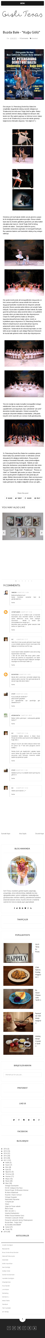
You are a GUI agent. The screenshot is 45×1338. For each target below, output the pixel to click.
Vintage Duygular (11, 1197)
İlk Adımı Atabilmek (11, 1192)
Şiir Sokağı (5, 1312)
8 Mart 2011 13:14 (22, 788)
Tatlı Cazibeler (6, 1308)
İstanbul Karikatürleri (12, 1213)
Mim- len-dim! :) (10, 1211)
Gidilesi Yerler (6, 1271)
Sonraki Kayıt (5, 834)
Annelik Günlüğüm (7, 1245)
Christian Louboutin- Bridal (14, 1218)
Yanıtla (13, 602)
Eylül (7, 1170)
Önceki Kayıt (39, 834)
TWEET (19, 498)
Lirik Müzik (5, 1289)
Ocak (7, 1229)
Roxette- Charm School (13, 1195)
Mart (7, 1183)
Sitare (7, 1204)
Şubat (7, 1227)
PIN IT (38, 498)
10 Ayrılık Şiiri (9, 1202)
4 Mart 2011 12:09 (23, 592)
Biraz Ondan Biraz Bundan (10, 1252)
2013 (5, 1156)
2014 (5, 1153)
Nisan (7, 1181)
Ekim (7, 1167)
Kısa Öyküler (6, 1286)
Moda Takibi (6, 1300)
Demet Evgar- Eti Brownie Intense (16, 1190)
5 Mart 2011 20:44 (21, 694)
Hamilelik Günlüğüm (8, 1278)
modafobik (15, 674)
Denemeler (5, 1260)
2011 (5, 1160)
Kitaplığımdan (6, 1282)
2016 (5, 1149)
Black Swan (9, 1209)
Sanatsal (35, 38)
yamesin (14, 592)
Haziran (8, 1176)
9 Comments (24, 38)
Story (13, 694)
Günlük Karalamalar (8, 1274)
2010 (5, 1232)
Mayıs (7, 1179)
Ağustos (8, 1172)
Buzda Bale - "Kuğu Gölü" (13, 1222)
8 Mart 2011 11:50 (21, 770)
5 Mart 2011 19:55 (25, 674)
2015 (5, 1151)
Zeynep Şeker (15, 612)
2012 (5, 1158)
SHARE (9, 498)
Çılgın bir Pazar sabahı (12, 1206)
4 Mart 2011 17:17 (22, 639)
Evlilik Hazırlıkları (7, 1263)
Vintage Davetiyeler (12, 1186)
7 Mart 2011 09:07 (26, 715)
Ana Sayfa (22, 834)
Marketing (5, 1293)
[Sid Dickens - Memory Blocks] (22, 526)
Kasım (7, 1165)
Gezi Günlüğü (6, 1267)
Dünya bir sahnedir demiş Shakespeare (19, 1220)
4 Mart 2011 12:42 (26, 612)
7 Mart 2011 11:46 (22, 733)
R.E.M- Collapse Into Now (13, 1188)
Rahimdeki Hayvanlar (12, 1199)
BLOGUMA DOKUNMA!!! (13, 1225)
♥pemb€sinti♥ (15, 715)
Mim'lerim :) (5, 1297)
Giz (12, 639)
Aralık (7, 1163)
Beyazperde (5, 1249)
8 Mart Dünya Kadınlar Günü (14, 1216)
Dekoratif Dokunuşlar (8, 1256)
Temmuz (8, 1174)
